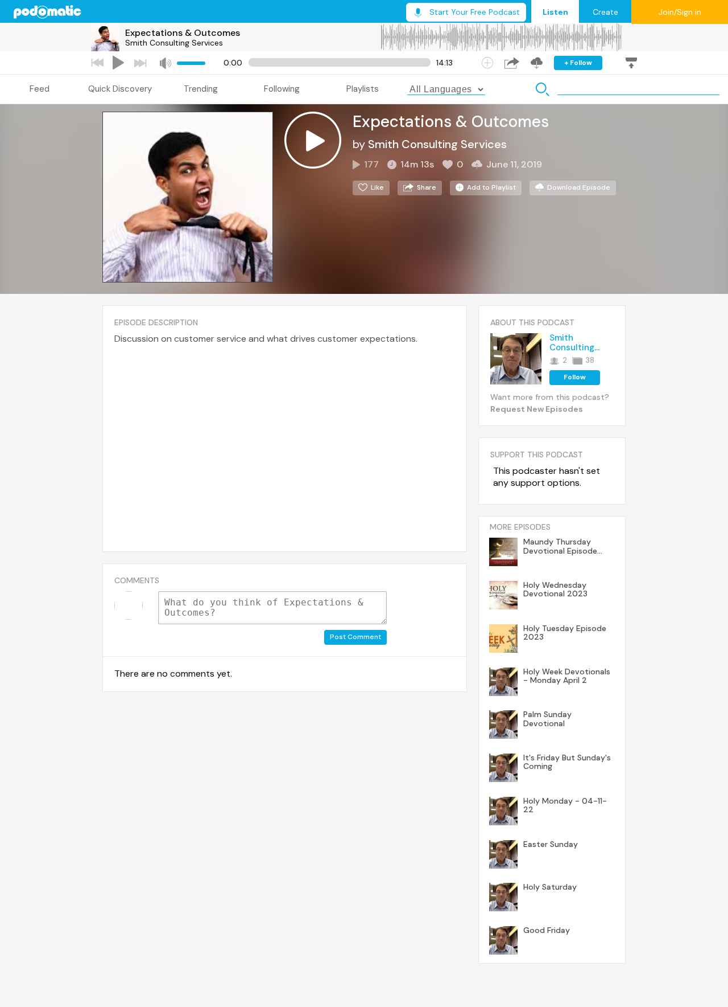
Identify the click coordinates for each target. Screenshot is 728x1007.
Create (605, 12)
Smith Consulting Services (174, 43)
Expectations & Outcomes (182, 33)
